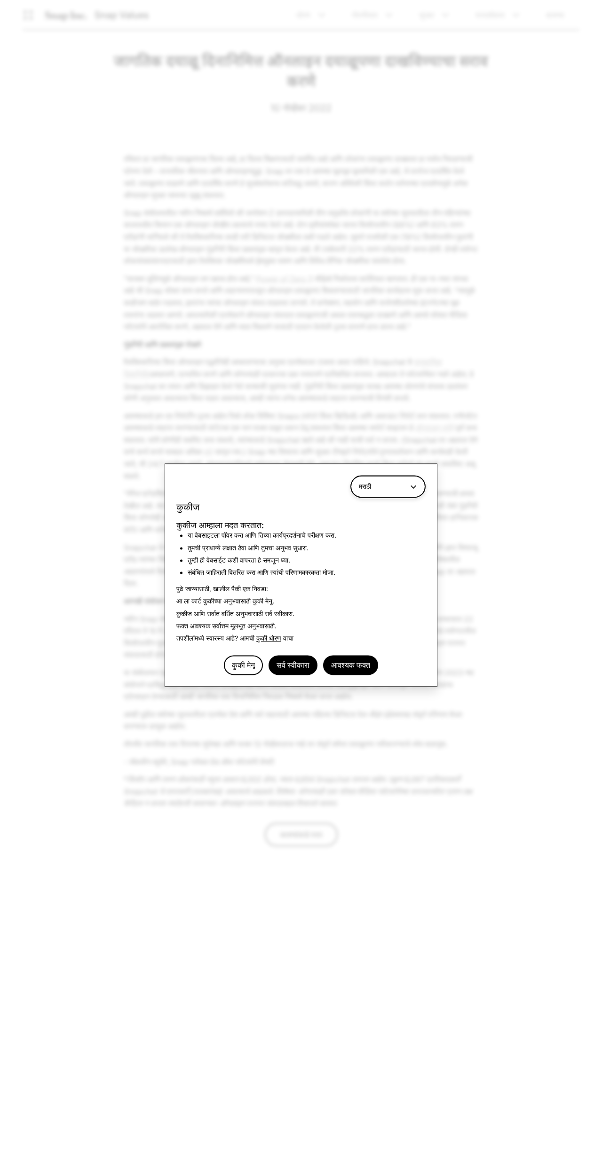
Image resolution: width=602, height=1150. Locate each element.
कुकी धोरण (268, 638)
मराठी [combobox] (365, 486)
